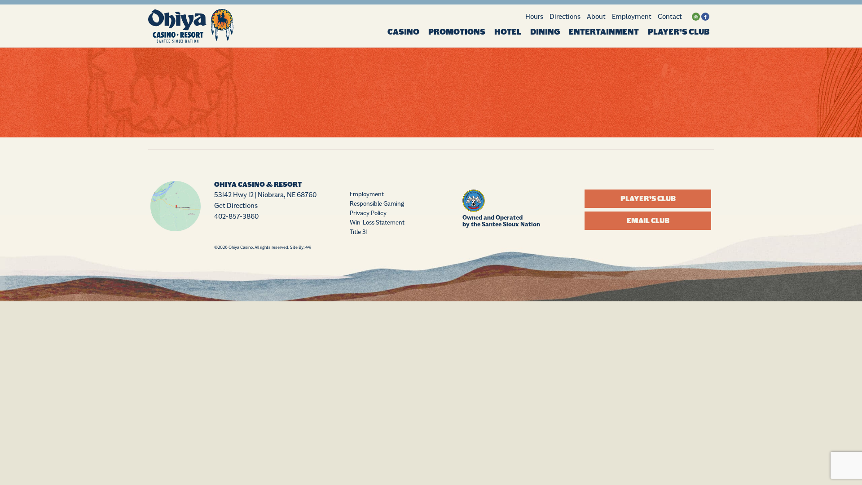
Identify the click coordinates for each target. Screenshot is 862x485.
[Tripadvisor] (696, 17)
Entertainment (604, 31)
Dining (545, 31)
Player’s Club (678, 31)
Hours (534, 16)
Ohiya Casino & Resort (258, 184)
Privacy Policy (368, 212)
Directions (565, 16)
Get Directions (236, 205)
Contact (670, 16)
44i (308, 247)
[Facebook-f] (705, 17)
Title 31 (358, 231)
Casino (403, 31)
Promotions (456, 31)
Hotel (507, 31)
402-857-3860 (236, 216)
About (596, 16)
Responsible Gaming (377, 203)
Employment (631, 16)
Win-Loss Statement (377, 222)
